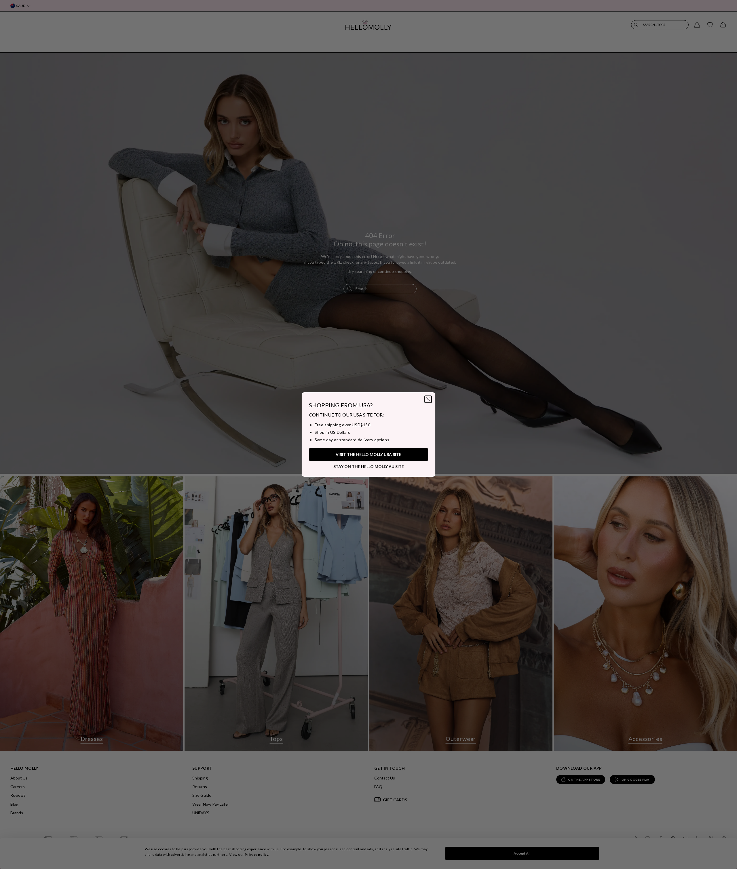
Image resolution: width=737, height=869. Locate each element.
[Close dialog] (428, 399)
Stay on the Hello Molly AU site (368, 466)
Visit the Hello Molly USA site (368, 454)
